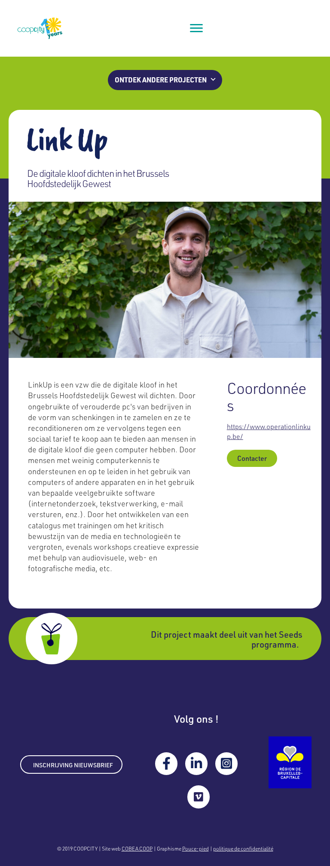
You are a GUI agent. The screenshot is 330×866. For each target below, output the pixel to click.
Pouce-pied (195, 848)
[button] (165, 80)
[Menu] (196, 28)
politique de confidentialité (243, 848)
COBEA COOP (137, 848)
